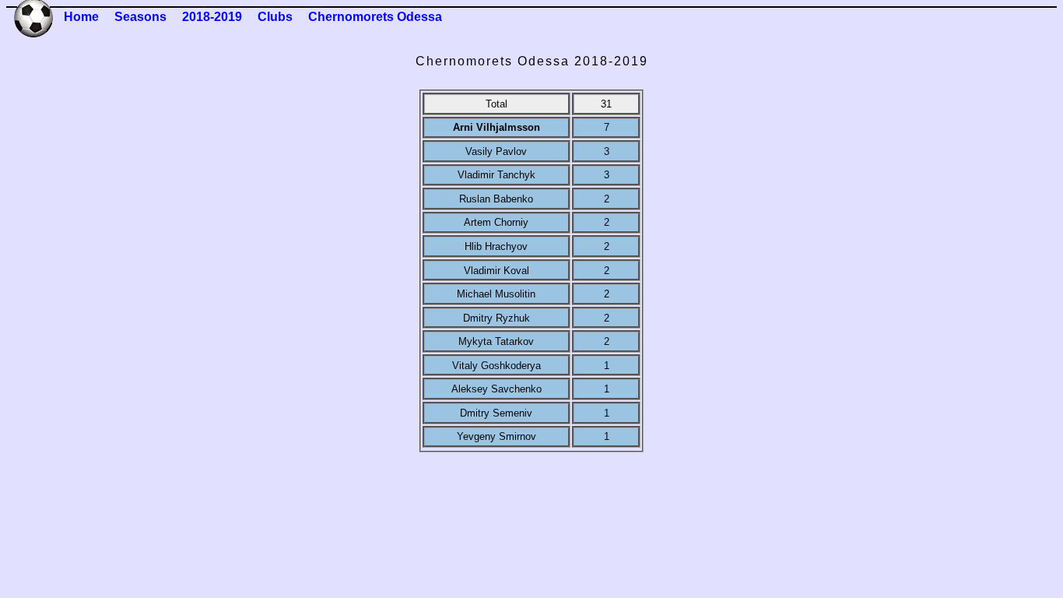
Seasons (140, 16)
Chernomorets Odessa (375, 16)
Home (81, 16)
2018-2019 (212, 16)
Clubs (275, 16)
